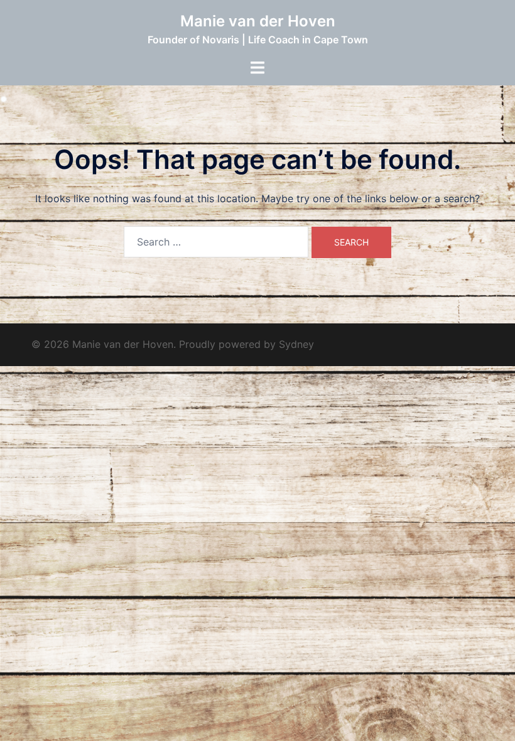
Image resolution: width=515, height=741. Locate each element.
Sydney (296, 344)
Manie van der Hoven (257, 21)
